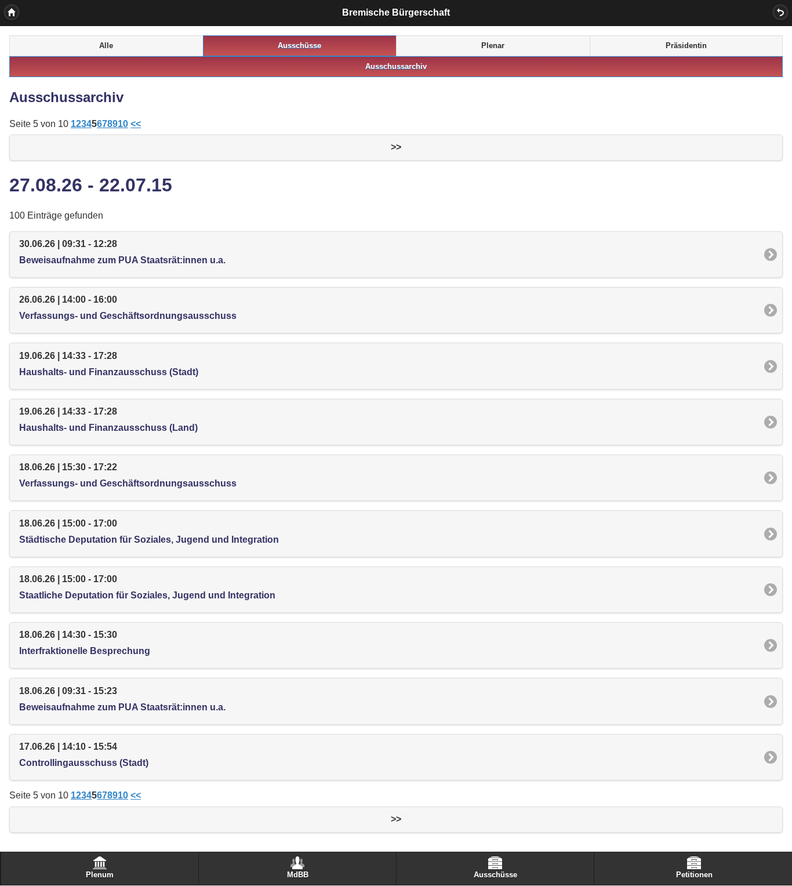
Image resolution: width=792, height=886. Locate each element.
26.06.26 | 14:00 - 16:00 (128, 308)
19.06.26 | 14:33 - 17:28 (108, 364)
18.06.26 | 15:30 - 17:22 (128, 475)
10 (123, 124)
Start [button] (11, 12)
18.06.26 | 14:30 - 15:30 (84, 643)
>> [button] (396, 147)
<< (135, 124)
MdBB (297, 875)
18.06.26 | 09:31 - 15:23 (122, 699)
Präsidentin (686, 46)
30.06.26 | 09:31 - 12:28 (122, 252)
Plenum (100, 875)
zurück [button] (780, 12)
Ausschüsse (299, 46)
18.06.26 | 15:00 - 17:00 (149, 531)
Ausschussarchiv (396, 67)
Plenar (492, 46)
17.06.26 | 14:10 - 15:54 (83, 755)
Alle (106, 46)
